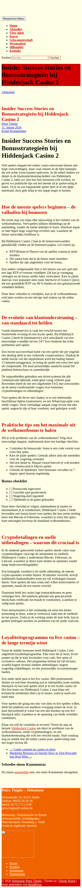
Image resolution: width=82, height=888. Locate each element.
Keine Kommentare (14, 131)
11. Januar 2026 (11, 127)
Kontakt (15, 50)
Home (14, 25)
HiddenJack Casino (23, 728)
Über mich (17, 33)
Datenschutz (17, 874)
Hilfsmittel (16, 47)
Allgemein (8, 92)
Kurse (14, 36)
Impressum (16, 870)
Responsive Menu (13, 18)
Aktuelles (16, 29)
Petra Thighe (10, 124)
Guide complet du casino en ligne (33, 749)
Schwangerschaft (21, 40)
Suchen (7, 57)
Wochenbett (18, 43)
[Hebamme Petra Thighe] (28, 13)
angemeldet (21, 772)
